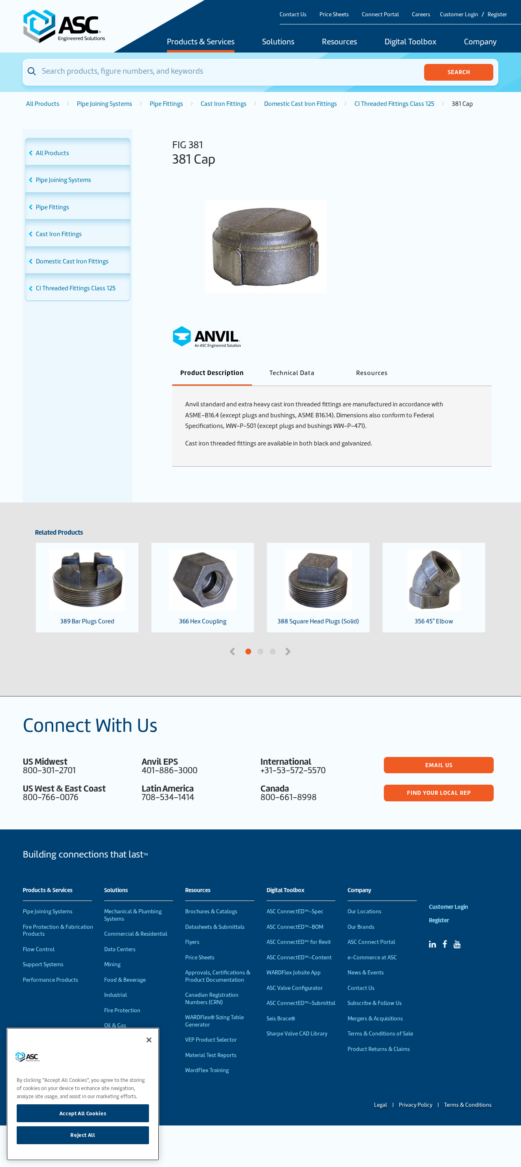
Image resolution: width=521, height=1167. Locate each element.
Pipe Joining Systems (104, 104)
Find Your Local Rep (439, 792)
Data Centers (120, 949)
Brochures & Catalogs (211, 911)
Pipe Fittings (166, 104)
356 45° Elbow (434, 621)
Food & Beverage (125, 979)
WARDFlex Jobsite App (294, 972)
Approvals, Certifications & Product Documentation (217, 976)
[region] (83, 1094)
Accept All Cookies (83, 1113)
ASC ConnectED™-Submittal (301, 1003)
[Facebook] (444, 944)
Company (480, 42)
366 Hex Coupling (202, 621)
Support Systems (43, 964)
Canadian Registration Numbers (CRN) (212, 999)
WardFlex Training (207, 1070)
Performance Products (50, 979)
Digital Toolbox (410, 42)
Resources (339, 42)
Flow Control (39, 949)
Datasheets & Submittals (215, 927)
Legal (380, 1104)
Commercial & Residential (135, 933)
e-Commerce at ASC (372, 957)
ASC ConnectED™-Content (299, 957)
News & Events (366, 972)
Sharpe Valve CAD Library (297, 1033)
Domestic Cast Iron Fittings (300, 104)
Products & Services (200, 42)
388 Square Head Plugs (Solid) (318, 621)
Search (459, 72)
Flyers (192, 942)
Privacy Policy (415, 1104)
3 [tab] (303, 652)
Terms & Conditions (468, 1104)
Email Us (439, 765)
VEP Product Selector (211, 1039)
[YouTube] (456, 944)
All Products (42, 104)
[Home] (69, 26)
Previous (233, 651)
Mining (112, 964)
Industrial (115, 995)
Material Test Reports (210, 1055)
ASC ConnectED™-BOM (295, 927)
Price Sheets (334, 14)
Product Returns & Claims (379, 1049)
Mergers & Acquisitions (375, 1018)
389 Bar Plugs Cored (87, 621)
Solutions (278, 42)
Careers (421, 14)
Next (289, 651)
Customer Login (459, 14)
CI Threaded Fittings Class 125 (394, 104)
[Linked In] (432, 944)
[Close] (149, 1040)
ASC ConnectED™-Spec (295, 911)
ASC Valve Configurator (295, 988)
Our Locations (364, 911)
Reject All (82, 1135)
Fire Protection (122, 1010)
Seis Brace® (281, 1018)
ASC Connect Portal (371, 942)
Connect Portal (380, 14)
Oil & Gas (115, 1025)
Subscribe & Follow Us (375, 1003)
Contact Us (293, 14)
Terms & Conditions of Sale (380, 1033)
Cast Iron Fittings (224, 104)
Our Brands (361, 927)
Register (497, 14)
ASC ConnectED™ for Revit (299, 942)
